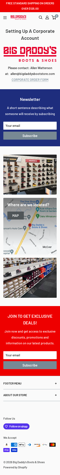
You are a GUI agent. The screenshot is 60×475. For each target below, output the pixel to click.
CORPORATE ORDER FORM (30, 80)
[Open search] (40, 17)
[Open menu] (5, 17)
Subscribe (30, 136)
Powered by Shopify (15, 467)
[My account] (47, 17)
